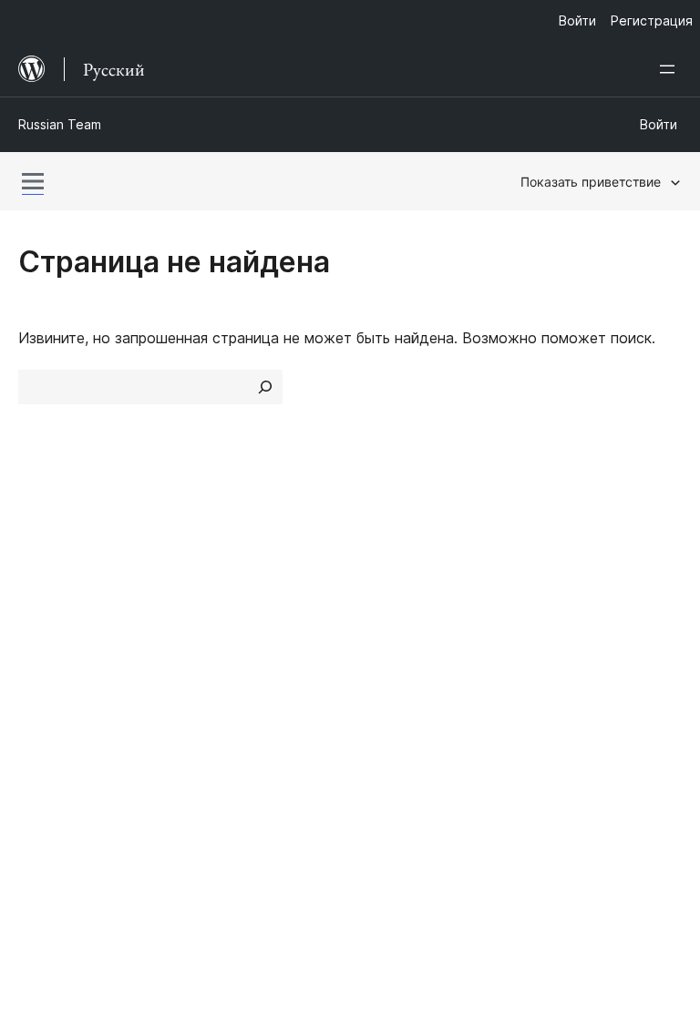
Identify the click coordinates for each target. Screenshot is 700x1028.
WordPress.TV (416, 655)
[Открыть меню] (671, 69)
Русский (90, 893)
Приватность (64, 655)
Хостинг (47, 623)
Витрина (218, 558)
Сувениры (573, 655)
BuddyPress (68, 811)
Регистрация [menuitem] (652, 20)
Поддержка (401, 591)
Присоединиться (588, 558)
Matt (43, 747)
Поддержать (584, 623)
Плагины (219, 623)
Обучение (393, 558)
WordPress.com (80, 715)
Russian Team (59, 124)
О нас (38, 558)
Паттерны (223, 655)
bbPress (55, 779)
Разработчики (408, 623)
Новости (49, 591)
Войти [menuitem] (577, 20)
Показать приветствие (590, 181)
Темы (207, 591)
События (560, 591)
